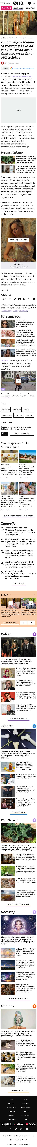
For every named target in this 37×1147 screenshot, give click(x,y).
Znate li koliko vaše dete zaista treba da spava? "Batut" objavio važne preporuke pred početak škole (17, 554)
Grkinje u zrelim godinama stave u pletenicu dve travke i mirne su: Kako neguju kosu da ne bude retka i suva (18, 542)
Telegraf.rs (6, 3)
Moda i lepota (5, 38)
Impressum (19, 1135)
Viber (15, 310)
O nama (5, 1135)
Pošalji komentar (22, 433)
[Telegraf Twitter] (16, 1129)
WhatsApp (6, 310)
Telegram (23, 310)
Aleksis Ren (6, 409)
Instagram (29, 415)
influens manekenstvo (21, 76)
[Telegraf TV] (27, 1129)
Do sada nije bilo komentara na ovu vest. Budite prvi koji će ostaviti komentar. (16, 428)
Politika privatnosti (15, 1139)
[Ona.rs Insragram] (21, 1129)
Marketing (12, 1135)
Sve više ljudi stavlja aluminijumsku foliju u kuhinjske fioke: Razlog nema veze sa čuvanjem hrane (18, 574)
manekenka (16, 409)
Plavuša (26, 409)
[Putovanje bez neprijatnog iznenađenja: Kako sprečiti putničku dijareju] (8, 779)
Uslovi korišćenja (6, 398)
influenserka (18, 415)
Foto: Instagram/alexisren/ (7, 34)
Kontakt (24, 1139)
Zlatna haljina (7, 415)
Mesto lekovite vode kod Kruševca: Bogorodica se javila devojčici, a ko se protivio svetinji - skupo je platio (18, 531)
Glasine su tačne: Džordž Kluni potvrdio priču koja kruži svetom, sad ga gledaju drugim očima (18, 564)
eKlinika (7, 726)
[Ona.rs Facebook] (10, 1129)
